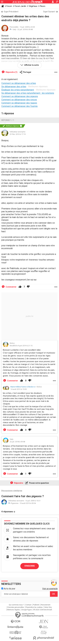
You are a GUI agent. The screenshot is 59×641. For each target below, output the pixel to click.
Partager (27, 72)
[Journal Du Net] (44, 621)
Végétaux (33, 6)
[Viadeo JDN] (44, 632)
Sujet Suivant (49, 12)
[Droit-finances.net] (44, 627)
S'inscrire (29, 566)
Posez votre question (39, 483)
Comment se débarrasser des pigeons (19, 96)
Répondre (18, 483)
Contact (28, 605)
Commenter (10, 287)
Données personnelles (16, 607)
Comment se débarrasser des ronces (19, 99)
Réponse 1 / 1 (7, 120)
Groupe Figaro (27, 610)
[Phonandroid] (44, 638)
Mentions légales (13, 610)
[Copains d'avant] (15, 632)
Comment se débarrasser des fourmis (19, 106)
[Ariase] (15, 637)
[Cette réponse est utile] (20, 287)
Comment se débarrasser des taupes (19, 103)
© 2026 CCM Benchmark (42, 610)
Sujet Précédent (11, 12)
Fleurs (42, 6)
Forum (9, 6)
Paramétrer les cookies (34, 607)
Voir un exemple (50, 588)
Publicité (36, 605)
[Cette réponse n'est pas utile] (28, 287)
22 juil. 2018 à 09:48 (25, 29)
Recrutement (45, 605)
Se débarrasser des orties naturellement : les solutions (27, 93)
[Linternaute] (15, 627)
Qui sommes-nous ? (16, 605)
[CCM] (15, 621)
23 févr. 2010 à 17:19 (18, 134)
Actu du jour (9, 588)
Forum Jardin (20, 6)
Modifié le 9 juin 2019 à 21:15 (21, 346)
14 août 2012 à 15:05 (18, 389)
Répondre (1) (11, 72)
